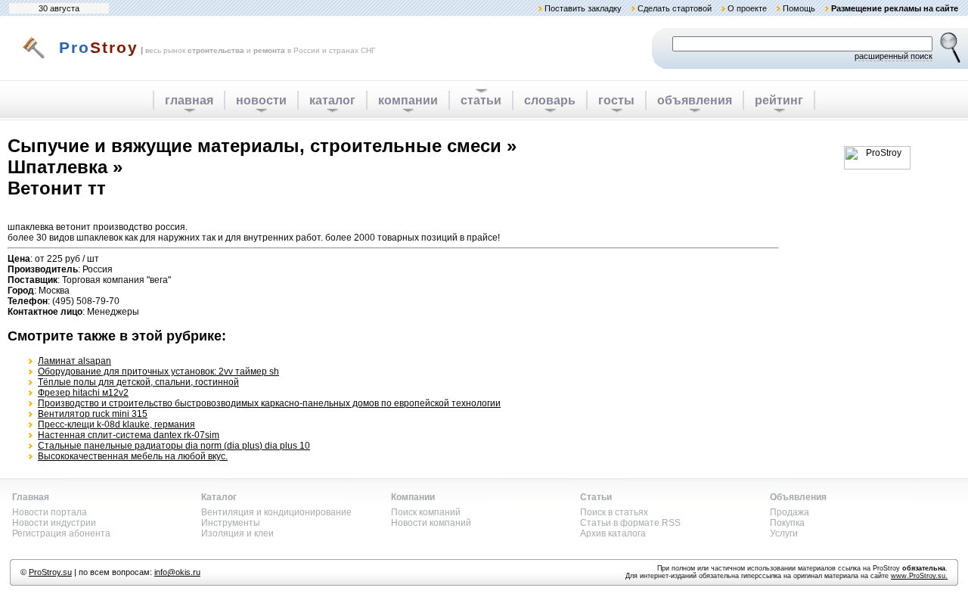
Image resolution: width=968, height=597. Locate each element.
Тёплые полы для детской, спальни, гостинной (138, 382)
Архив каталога (613, 533)
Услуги (784, 533)
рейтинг (779, 100)
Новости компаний (431, 523)
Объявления (798, 497)
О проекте (747, 8)
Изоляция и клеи (237, 533)
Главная (30, 497)
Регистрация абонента (61, 533)
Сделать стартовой (675, 8)
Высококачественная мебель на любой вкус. (133, 456)
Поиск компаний (426, 512)
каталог (332, 100)
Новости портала (49, 512)
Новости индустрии (54, 523)
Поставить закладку (583, 8)
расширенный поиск (893, 56)
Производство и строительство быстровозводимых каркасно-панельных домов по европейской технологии (269, 403)
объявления (694, 100)
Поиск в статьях (614, 512)
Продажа (789, 512)
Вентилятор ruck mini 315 (92, 414)
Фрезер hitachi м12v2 (83, 392)
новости (261, 100)
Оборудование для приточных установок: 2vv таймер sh (158, 371)
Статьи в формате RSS (630, 523)
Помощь (799, 8)
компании (408, 100)
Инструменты (230, 523)
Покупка (787, 523)
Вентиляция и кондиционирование (276, 512)
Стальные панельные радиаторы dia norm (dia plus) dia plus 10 (174, 445)
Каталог (219, 497)
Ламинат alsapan (74, 361)
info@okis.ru (177, 572)
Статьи (596, 497)
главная (189, 100)
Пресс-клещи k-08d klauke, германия (116, 424)
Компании (413, 497)
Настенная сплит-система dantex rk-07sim (128, 435)
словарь (550, 100)
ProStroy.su (50, 572)
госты (616, 100)
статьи (481, 100)
